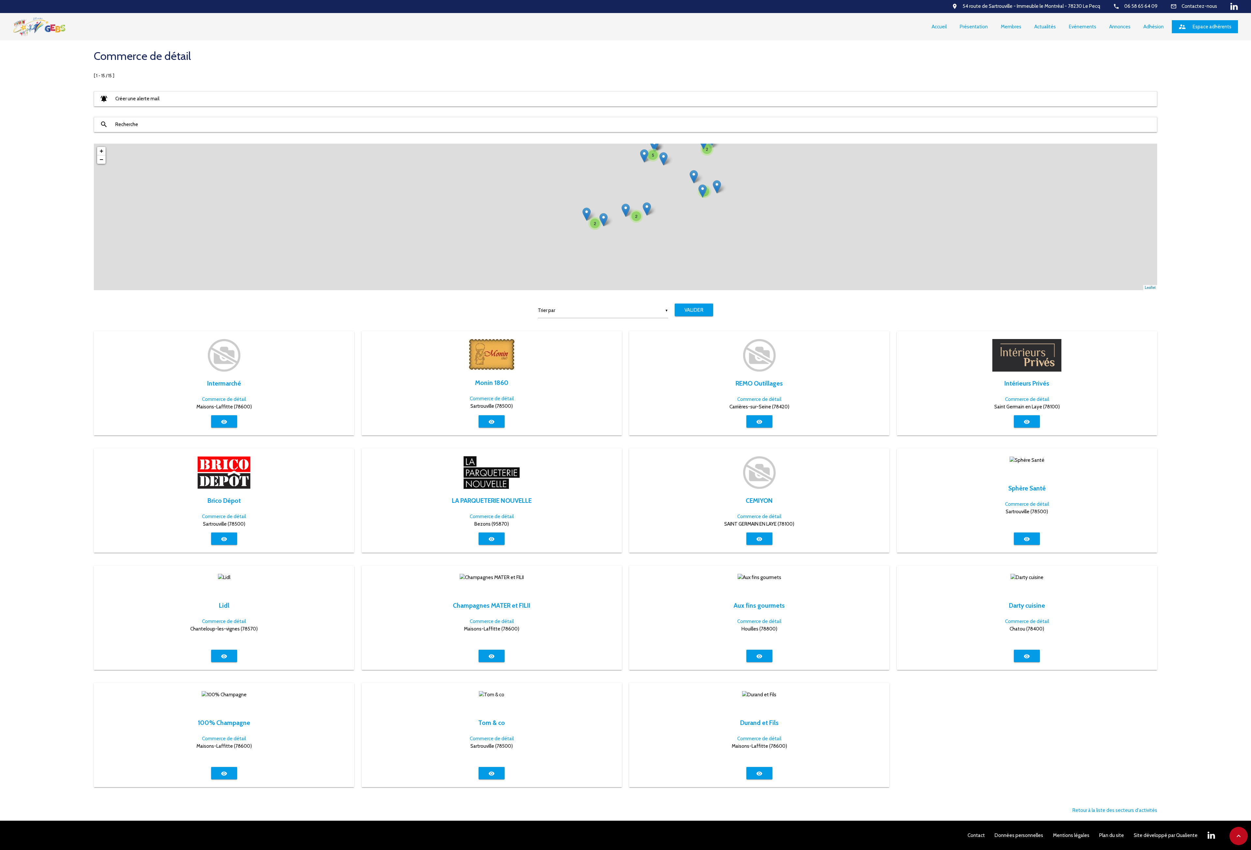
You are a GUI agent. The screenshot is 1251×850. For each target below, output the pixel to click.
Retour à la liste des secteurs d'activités (1114, 810)
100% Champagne (224, 723)
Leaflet (1150, 287)
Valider (694, 310)
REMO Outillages (759, 383)
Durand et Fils (759, 723)
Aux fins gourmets (759, 605)
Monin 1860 (492, 383)
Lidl (224, 605)
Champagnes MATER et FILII (491, 605)
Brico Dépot (224, 500)
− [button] (101, 159)
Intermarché (224, 383)
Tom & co (491, 723)
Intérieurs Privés (1026, 383)
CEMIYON (759, 500)
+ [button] (101, 151)
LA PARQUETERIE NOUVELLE (492, 500)
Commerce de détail (224, 399)
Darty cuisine (1027, 605)
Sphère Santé (1027, 488)
